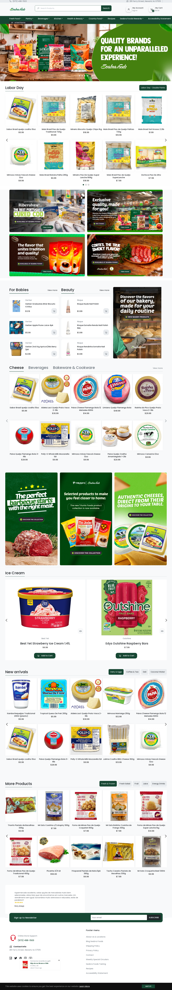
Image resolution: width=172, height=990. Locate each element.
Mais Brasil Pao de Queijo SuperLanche (118, 176)
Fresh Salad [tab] (124, 783)
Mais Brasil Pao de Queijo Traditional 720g (53, 130)
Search (106, 8)
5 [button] (89, 75)
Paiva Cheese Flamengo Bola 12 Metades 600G (86, 409)
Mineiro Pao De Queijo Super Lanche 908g (86, 176)
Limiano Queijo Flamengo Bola (117, 407)
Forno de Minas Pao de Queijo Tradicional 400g (21, 872)
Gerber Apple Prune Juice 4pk (39, 325)
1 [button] (79, 75)
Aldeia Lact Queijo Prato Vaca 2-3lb (55, 409)
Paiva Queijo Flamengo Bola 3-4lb (24, 455)
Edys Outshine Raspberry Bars (127, 643)
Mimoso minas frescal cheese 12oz (21, 176)
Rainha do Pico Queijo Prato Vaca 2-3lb (148, 409)
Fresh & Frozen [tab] (108, 783)
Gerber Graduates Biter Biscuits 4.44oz (40, 305)
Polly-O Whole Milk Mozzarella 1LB (55, 455)
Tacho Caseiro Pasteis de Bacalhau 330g (118, 872)
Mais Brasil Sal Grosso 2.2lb (151, 129)
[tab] (16, 368)
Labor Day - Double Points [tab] (153, 87)
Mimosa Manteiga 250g (118, 713)
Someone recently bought (41, 961)
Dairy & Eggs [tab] (116, 672)
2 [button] (82, 75)
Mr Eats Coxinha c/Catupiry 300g (53, 825)
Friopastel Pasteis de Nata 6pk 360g (86, 872)
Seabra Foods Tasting (96, 964)
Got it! (148, 986)
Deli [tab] (144, 672)
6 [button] (92, 76)
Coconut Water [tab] (158, 672)
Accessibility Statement (97, 973)
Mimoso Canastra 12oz (148, 454)
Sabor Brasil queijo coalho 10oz (21, 129)
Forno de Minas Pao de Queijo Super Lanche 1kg (151, 826)
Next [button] (165, 140)
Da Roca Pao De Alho (151, 175)
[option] (86, 52)
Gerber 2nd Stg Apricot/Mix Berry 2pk (40, 348)
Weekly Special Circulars (97, 959)
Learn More (84, 986)
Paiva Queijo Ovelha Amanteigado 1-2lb (117, 455)
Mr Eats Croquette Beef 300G (151, 871)
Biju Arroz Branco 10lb (40, 963)
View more (52, 290)
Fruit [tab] (137, 783)
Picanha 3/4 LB (54, 871)
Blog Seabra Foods (94, 941)
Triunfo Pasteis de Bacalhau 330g (21, 826)
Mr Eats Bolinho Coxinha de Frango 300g (119, 826)
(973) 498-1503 (20, 1)
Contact (90, 955)
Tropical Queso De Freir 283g (53, 713)
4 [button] (87, 75)
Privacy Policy (92, 950)
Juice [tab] (145, 783)
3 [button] (84, 75)
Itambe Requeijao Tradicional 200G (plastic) (21, 714)
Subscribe (154, 917)
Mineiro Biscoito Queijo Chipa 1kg (86, 129)
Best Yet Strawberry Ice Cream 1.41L (45, 643)
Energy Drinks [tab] (158, 783)
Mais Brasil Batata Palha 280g (54, 175)
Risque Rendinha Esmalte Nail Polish (91, 348)
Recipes (89, 968)
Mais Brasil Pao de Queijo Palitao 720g (118, 130)
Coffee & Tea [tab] (132, 672)
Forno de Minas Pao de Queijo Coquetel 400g (86, 826)
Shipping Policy (93, 946)
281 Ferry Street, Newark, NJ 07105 (145, 1)
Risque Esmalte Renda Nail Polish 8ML (92, 326)
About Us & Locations (95, 936)
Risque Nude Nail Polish (88, 304)
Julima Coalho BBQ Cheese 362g (118, 759)
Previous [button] (6, 140)
